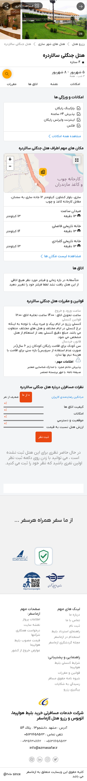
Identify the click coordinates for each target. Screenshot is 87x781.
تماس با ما (73, 620)
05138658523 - (55, 741)
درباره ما (74, 615)
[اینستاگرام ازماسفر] (47, 759)
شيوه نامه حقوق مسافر (64, 678)
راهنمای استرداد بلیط (66, 631)
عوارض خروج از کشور (25, 650)
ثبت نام (74, 626)
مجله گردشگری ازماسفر (64, 642)
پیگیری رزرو (72, 689)
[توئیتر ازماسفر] (55, 759)
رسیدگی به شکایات (67, 684)
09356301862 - (30, 741)
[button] (43, 172)
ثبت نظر (43, 437)
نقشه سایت (32, 625)
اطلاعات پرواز (31, 619)
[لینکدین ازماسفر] (39, 759)
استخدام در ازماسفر (67, 637)
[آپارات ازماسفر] (32, 759)
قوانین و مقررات (69, 673)
